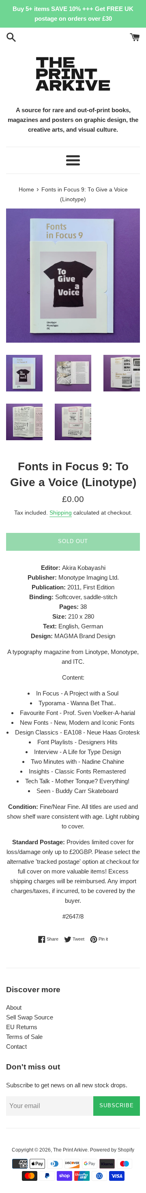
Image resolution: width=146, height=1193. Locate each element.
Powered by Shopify (112, 1150)
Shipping (60, 512)
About (13, 1007)
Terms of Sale (24, 1036)
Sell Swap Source (29, 1017)
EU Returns (21, 1027)
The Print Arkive (70, 1150)
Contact (16, 1046)
